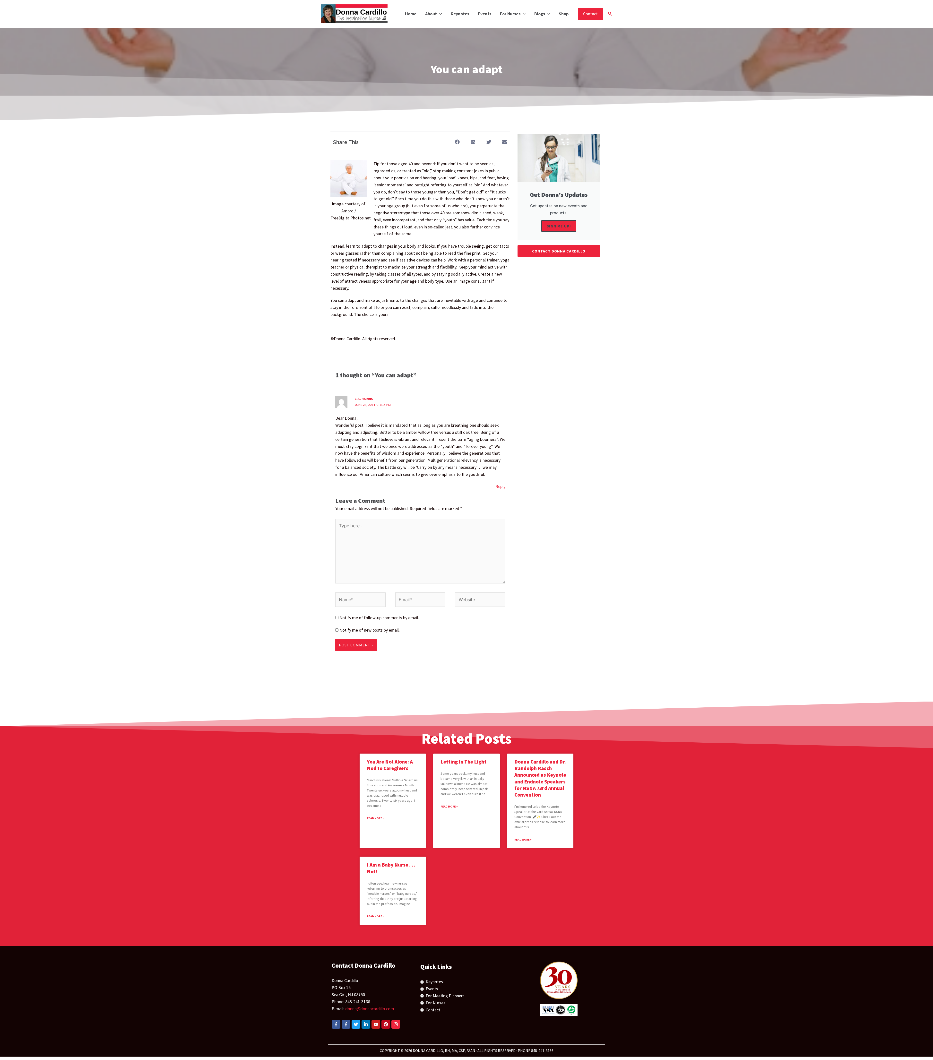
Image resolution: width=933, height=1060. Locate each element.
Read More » (375, 818)
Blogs (539, 14)
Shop (564, 14)
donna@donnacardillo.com (369, 1008)
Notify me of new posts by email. (369, 630)
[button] (439, 13)
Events (484, 14)
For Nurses (510, 14)
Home (410, 14)
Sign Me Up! (559, 226)
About (431, 14)
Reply (500, 486)
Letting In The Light (463, 761)
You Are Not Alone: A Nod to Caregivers (390, 765)
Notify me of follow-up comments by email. (379, 617)
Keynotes (460, 14)
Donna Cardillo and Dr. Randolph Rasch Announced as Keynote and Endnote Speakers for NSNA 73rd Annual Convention (540, 778)
